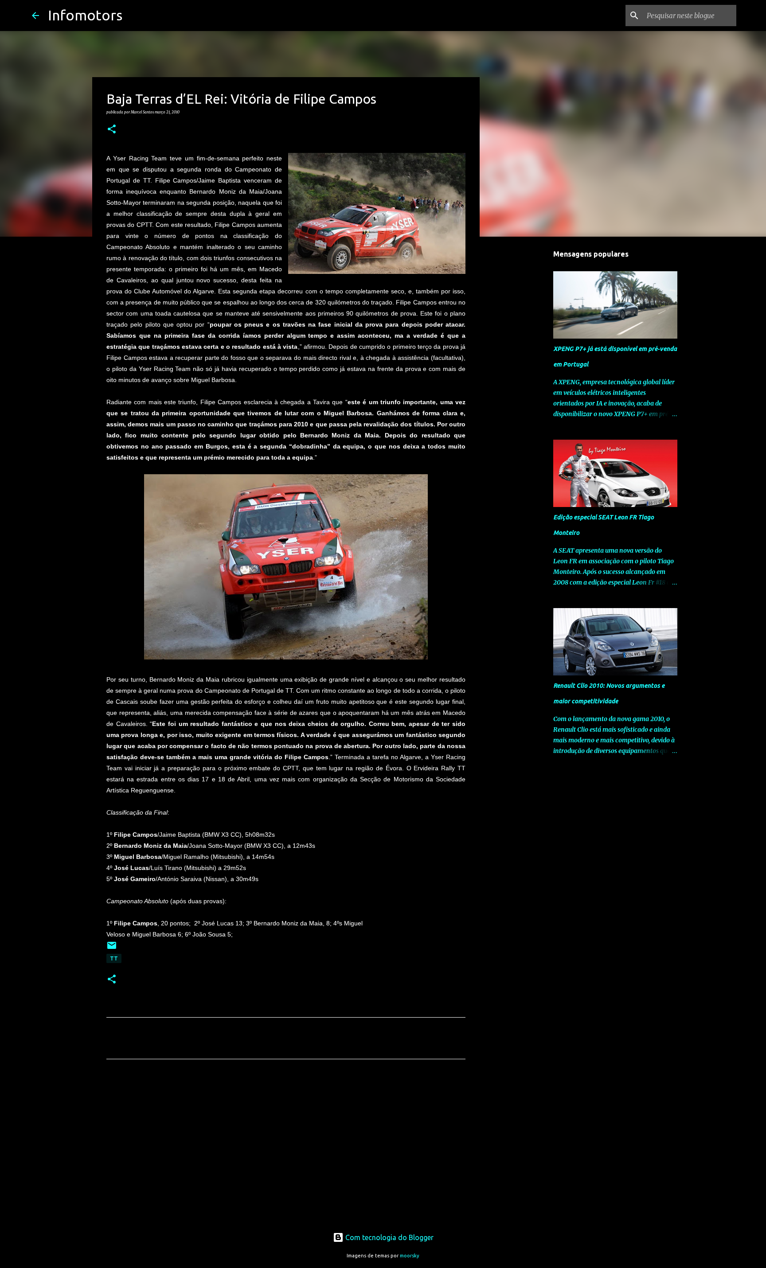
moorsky (409, 1255)
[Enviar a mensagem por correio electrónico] (111, 949)
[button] (111, 129)
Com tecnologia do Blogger (389, 1237)
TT (114, 958)
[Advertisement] (286, 1149)
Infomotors (85, 15)
